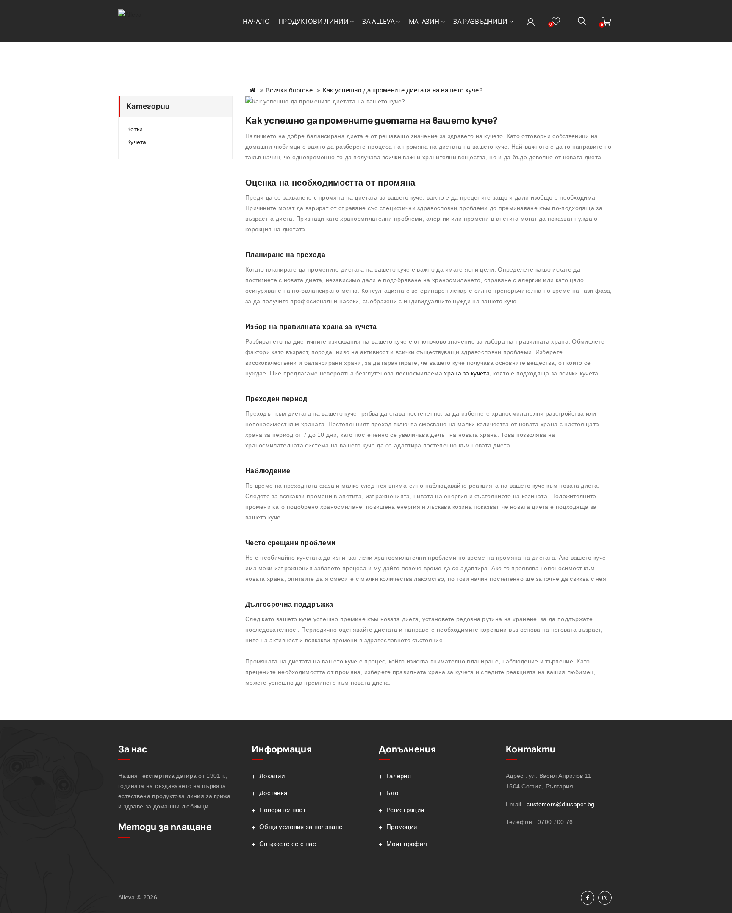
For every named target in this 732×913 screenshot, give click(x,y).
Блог (393, 792)
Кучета (137, 142)
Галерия (398, 776)
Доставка (273, 792)
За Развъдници (481, 21)
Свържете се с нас (287, 843)
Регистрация (405, 809)
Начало (256, 21)
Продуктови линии (314, 21)
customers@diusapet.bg (560, 804)
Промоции (401, 826)
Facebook (587, 898)
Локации (272, 776)
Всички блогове (289, 90)
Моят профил (406, 843)
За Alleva (379, 21)
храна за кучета (467, 373)
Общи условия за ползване (300, 826)
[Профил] (530, 22)
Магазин (425, 21)
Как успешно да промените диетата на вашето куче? (402, 90)
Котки (135, 129)
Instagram (605, 898)
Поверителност (282, 809)
